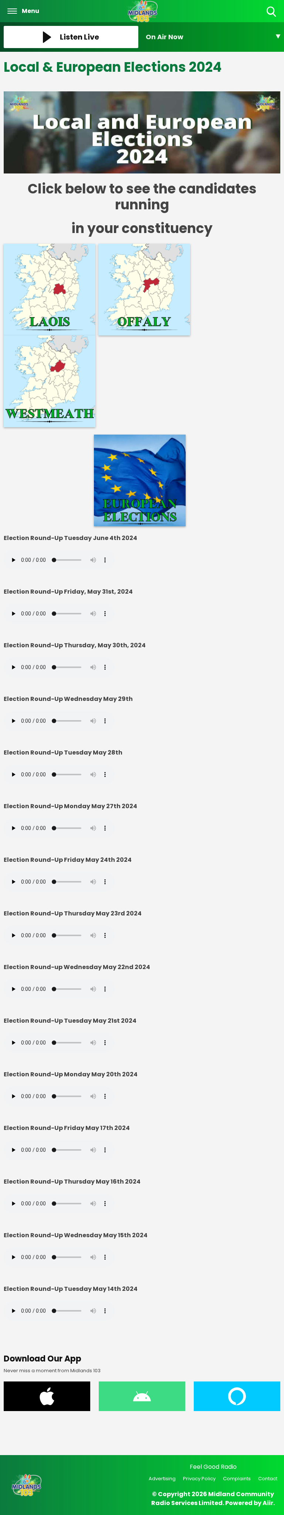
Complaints (237, 1478)
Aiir (268, 1503)
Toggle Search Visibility (272, 17)
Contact (267, 1478)
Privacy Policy (199, 1478)
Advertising (162, 1478)
